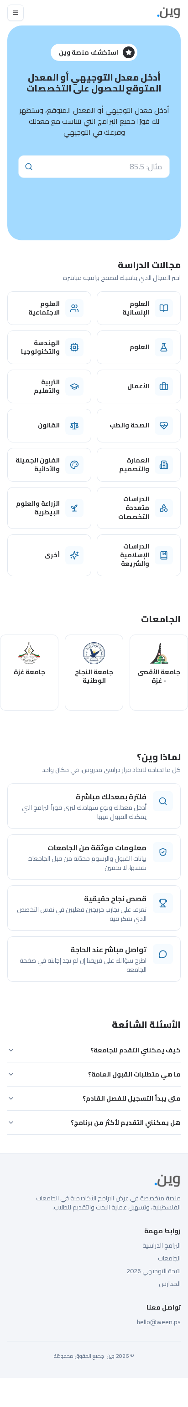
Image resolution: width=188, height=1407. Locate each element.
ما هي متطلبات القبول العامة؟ (134, 1074)
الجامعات (169, 1258)
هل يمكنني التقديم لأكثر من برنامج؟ (126, 1122)
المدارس (170, 1284)
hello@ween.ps (159, 1322)
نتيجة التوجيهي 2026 (153, 1271)
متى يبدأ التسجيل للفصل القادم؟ (132, 1098)
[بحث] (29, 167)
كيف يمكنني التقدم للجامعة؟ (135, 1050)
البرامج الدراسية (161, 1245)
